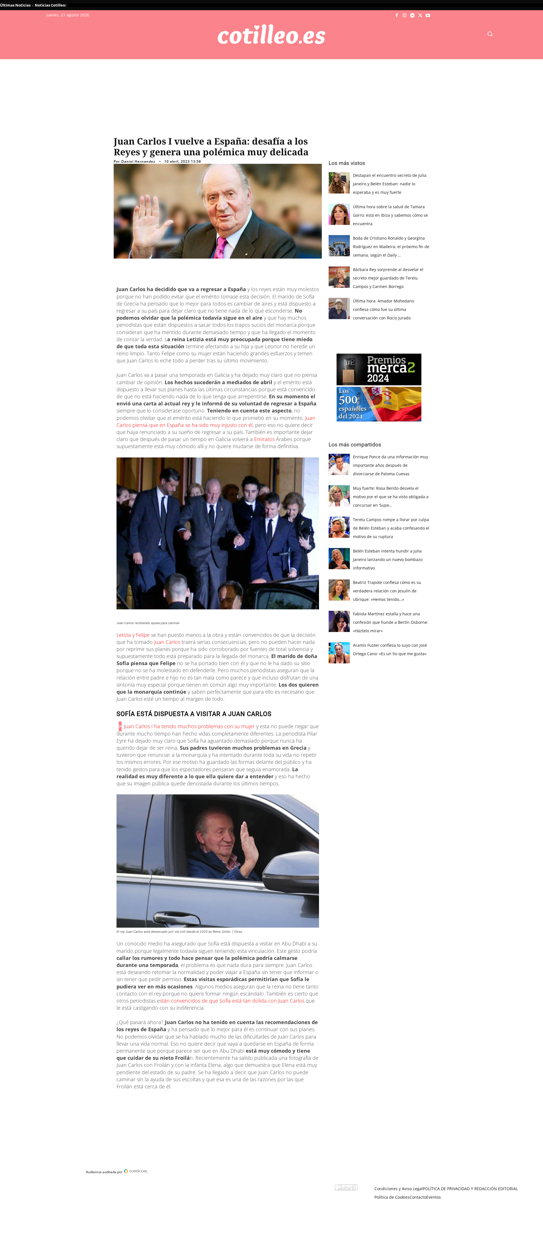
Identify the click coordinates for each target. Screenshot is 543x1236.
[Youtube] (427, 15)
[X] (420, 15)
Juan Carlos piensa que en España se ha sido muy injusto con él (216, 421)
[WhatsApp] (199, 1099)
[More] (226, 1099)
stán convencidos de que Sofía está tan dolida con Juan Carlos (232, 1000)
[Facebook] (396, 15)
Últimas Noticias (15, 5)
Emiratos (264, 439)
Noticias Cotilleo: (50, 5)
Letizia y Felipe (133, 634)
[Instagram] (404, 15)
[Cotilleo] (271, 34)
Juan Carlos (167, 642)
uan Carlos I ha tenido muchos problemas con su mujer (190, 726)
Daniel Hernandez (138, 161)
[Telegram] (412, 15)
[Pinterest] (186, 1099)
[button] (490, 33)
